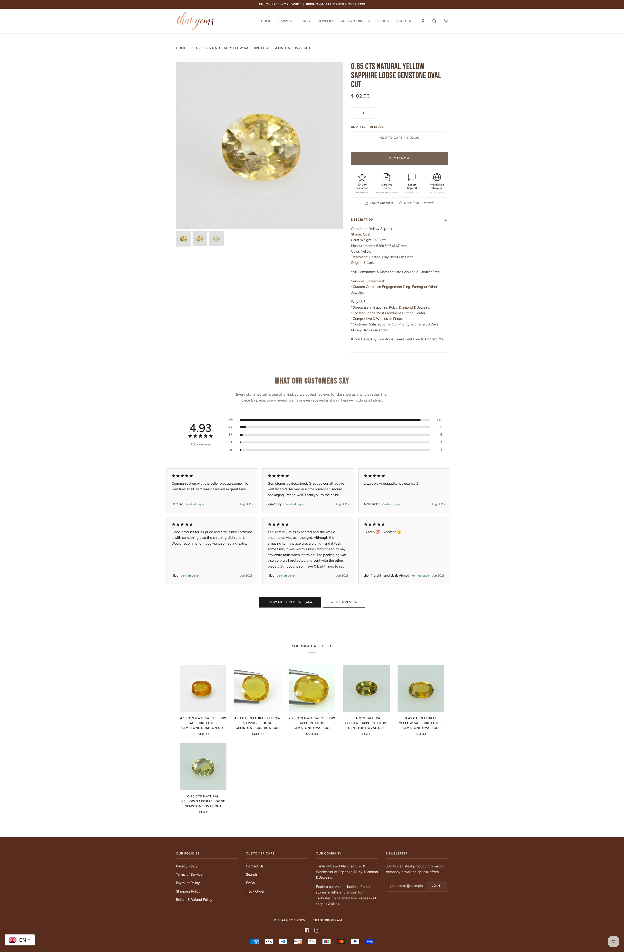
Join (436, 885)
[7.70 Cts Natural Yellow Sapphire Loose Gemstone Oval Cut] (312, 688)
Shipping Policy (188, 891)
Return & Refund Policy (194, 899)
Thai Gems (286, 920)
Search (251, 874)
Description (362, 219)
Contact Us (254, 866)
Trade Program (327, 920)
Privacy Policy (187, 866)
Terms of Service (189, 874)
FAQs (250, 883)
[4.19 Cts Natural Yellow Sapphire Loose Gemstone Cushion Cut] (203, 688)
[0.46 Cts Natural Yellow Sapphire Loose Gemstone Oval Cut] (203, 766)
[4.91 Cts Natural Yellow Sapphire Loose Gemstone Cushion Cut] (257, 688)
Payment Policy (188, 883)
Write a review (344, 602)
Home (181, 48)
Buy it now (399, 158)
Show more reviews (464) (290, 602)
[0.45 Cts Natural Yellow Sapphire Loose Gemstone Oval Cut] (421, 688)
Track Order (255, 891)
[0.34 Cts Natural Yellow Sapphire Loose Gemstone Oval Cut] (366, 688)
